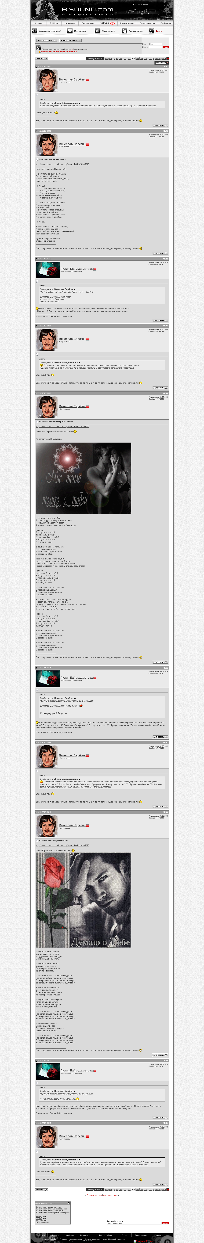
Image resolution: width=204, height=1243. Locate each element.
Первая (108, 59)
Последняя (160, 59)
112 (125, 59)
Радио (124, 1235)
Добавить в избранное (163, 19)
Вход (134, 4)
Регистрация (143, 4)
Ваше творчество (80, 49)
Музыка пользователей (50, 31)
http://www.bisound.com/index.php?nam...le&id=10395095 (62, 845)
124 (145, 59)
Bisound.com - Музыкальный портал (56, 49)
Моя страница (108, 31)
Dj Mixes (54, 23)
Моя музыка (80, 31)
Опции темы (161, 63)
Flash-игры (165, 23)
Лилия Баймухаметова (77, 268)
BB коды (39, 1217)
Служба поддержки (92, 1239)
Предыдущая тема (94, 1195)
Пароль (145, 47)
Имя (144, 44)
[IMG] (38, 1220)
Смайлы (39, 1219)
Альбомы (70, 23)
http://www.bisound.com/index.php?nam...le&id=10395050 (62, 426)
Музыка (38, 23)
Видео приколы (147, 23)
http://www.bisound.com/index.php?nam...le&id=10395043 (62, 164)
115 (137, 59)
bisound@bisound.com (117, 1239)
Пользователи (135, 31)
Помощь (168, 17)
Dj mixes (55, 1235)
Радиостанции (127, 23)
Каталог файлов (105, 1235)
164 (150, 59)
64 (117, 59)
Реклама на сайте (49, 1239)
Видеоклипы (88, 23)
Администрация (75, 1239)
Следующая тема (110, 1195)
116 (141, 59)
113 (129, 59)
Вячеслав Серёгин (72, 79)
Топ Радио (105, 23)
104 (120, 59)
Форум (159, 31)
